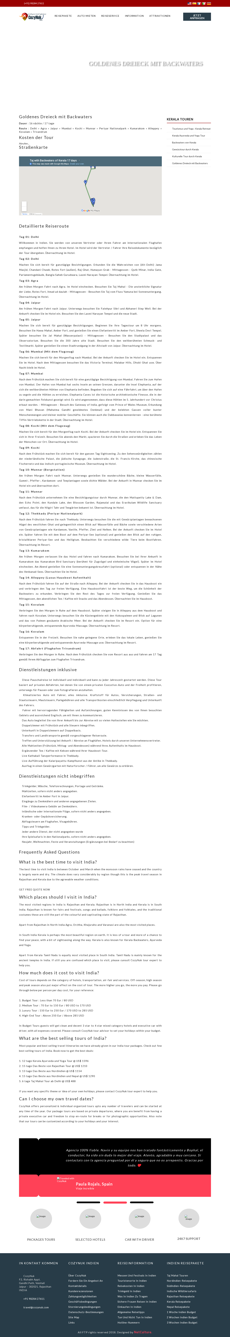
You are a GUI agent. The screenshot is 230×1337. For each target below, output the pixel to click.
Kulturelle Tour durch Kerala (187, 156)
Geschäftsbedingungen (82, 1301)
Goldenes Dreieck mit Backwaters (190, 163)
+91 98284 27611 (34, 1298)
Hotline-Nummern (129, 1322)
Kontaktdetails (77, 1286)
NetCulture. (143, 1332)
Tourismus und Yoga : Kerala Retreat (191, 128)
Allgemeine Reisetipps (131, 1312)
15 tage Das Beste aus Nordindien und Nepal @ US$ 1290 (58, 1076)
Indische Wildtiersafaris (181, 1291)
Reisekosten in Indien (131, 1286)
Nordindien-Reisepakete (182, 1280)
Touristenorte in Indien (132, 1280)
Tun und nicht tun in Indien (135, 1317)
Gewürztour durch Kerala (185, 149)
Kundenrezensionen (80, 1291)
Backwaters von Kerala (184, 142)
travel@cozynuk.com (36, 1307)
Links (71, 1322)
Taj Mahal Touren (177, 1275)
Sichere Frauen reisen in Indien (137, 1301)
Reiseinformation (135, 1263)
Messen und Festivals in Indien (137, 1275)
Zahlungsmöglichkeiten (82, 1296)
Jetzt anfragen (197, 17)
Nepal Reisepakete (178, 1306)
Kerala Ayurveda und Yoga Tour (188, 135)
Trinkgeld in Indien (129, 1291)
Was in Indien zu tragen (133, 1296)
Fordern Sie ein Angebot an (85, 1280)
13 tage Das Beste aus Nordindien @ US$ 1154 (52, 1071)
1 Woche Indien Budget (181, 1312)
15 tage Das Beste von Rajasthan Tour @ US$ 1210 (54, 1065)
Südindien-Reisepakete (181, 1286)
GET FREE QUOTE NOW (34, 889)
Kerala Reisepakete (179, 1301)
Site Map (73, 1317)
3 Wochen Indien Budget (182, 1322)
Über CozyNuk (77, 1275)
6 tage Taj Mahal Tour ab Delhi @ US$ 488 (49, 1081)
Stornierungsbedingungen (84, 1306)
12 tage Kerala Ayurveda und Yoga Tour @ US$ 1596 (55, 1060)
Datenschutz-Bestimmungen (86, 1312)
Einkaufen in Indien (129, 1306)
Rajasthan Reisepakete (181, 1296)
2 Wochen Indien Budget (182, 1317)
